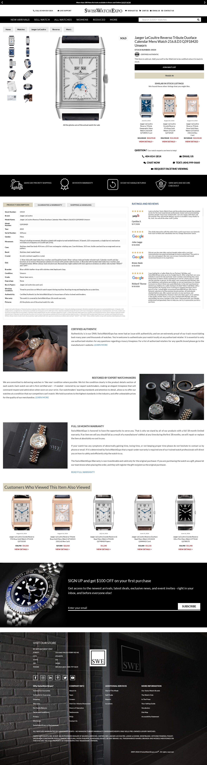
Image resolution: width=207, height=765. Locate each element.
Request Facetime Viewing (171, 168)
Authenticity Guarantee (42, 695)
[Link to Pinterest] (57, 677)
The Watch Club (147, 695)
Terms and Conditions (41, 712)
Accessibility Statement (150, 717)
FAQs (71, 717)
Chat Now (153, 162)
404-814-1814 (47, 11)
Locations (108, 704)
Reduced (99, 19)
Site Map (144, 712)
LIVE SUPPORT (65, 11)
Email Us (187, 156)
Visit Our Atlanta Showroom (80, 704)
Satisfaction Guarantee (41, 691)
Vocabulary (145, 708)
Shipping (36, 699)
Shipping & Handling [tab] (81, 205)
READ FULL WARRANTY (83, 472)
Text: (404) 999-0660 (187, 162)
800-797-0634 (72, 667)
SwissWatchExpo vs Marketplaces (45, 725)
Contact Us (73, 721)
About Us (72, 691)
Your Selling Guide (148, 704)
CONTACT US (168, 11)
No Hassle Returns (40, 708)
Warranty (36, 704)
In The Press (145, 699)
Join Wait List (169, 67)
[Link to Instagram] (42, 677)
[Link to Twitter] (65, 677)
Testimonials (74, 712)
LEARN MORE (101, 345)
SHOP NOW (126, 2)
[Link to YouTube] (72, 677)
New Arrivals (20, 19)
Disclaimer (37, 721)
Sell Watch (42, 19)
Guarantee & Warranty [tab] (50, 205)
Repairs (108, 699)
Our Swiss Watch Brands (150, 691)
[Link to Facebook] (35, 677)
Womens (82, 19)
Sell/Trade (109, 695)
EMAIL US (156, 11)
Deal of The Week (111, 691)
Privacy (36, 717)
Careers (72, 699)
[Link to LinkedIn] (50, 677)
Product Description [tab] (18, 205)
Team (71, 695)
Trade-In (169, 76)
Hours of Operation (76, 708)
